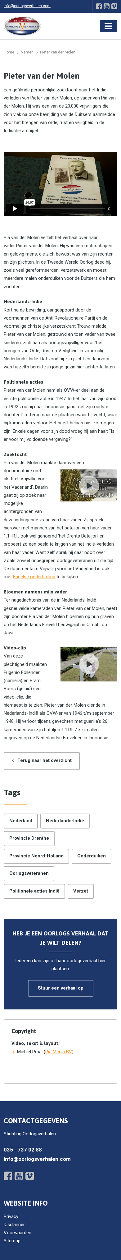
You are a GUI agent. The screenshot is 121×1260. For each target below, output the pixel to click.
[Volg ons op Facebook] (99, 6)
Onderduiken (91, 856)
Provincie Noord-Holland (36, 856)
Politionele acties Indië (34, 891)
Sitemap (12, 1241)
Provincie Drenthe (29, 838)
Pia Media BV (58, 1052)
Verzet (80, 891)
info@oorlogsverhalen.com (27, 6)
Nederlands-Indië (65, 821)
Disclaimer (14, 1224)
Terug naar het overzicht (44, 760)
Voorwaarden (17, 1232)
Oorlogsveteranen (29, 873)
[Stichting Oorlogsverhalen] (22, 26)
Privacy (11, 1216)
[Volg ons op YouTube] (107, 6)
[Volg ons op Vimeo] (114, 6)
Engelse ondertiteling (34, 576)
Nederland (20, 821)
